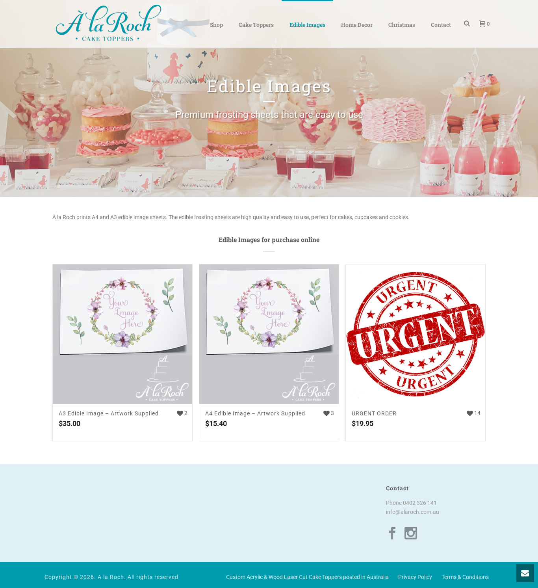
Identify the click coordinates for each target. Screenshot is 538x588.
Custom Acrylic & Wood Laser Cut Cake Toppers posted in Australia (307, 577)
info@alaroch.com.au (412, 512)
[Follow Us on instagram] (410, 533)
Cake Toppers (256, 24)
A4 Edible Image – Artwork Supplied (255, 413)
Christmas (401, 24)
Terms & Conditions (465, 577)
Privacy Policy (415, 577)
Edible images (307, 24)
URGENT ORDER (374, 413)
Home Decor (357, 24)
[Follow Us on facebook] (392, 533)
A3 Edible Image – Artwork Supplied (109, 413)
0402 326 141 (420, 503)
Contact (441, 24)
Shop (216, 24)
